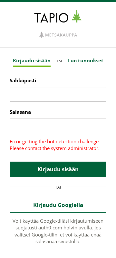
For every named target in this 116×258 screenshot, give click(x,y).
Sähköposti (23, 80)
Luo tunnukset (85, 60)
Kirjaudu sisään (32, 60)
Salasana (20, 112)
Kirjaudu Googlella (58, 205)
